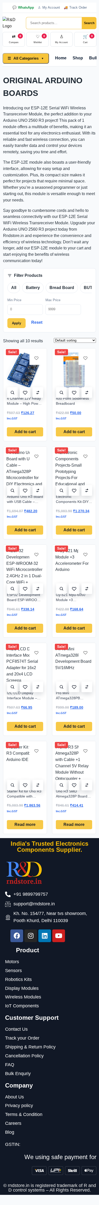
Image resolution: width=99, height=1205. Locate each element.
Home (61, 58)
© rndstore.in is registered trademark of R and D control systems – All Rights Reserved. (49, 1188)
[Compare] (37, 392)
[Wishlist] (25, 392)
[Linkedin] (44, 935)
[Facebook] (16, 935)
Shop (78, 58)
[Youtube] (58, 935)
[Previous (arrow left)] (9, 602)
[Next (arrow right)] (90, 602)
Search (89, 23)
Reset (36, 322)
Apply (16, 323)
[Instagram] (30, 935)
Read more (25, 824)
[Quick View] (12, 392)
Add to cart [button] (25, 432)
